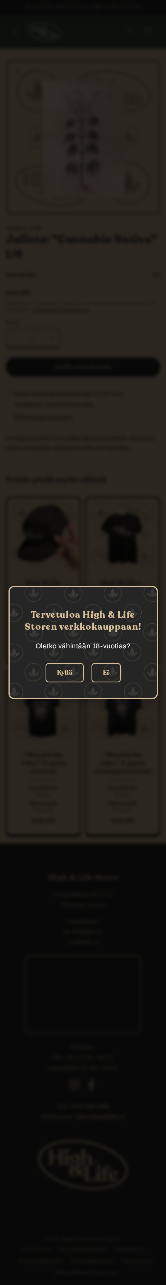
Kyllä (64, 672)
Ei (106, 672)
